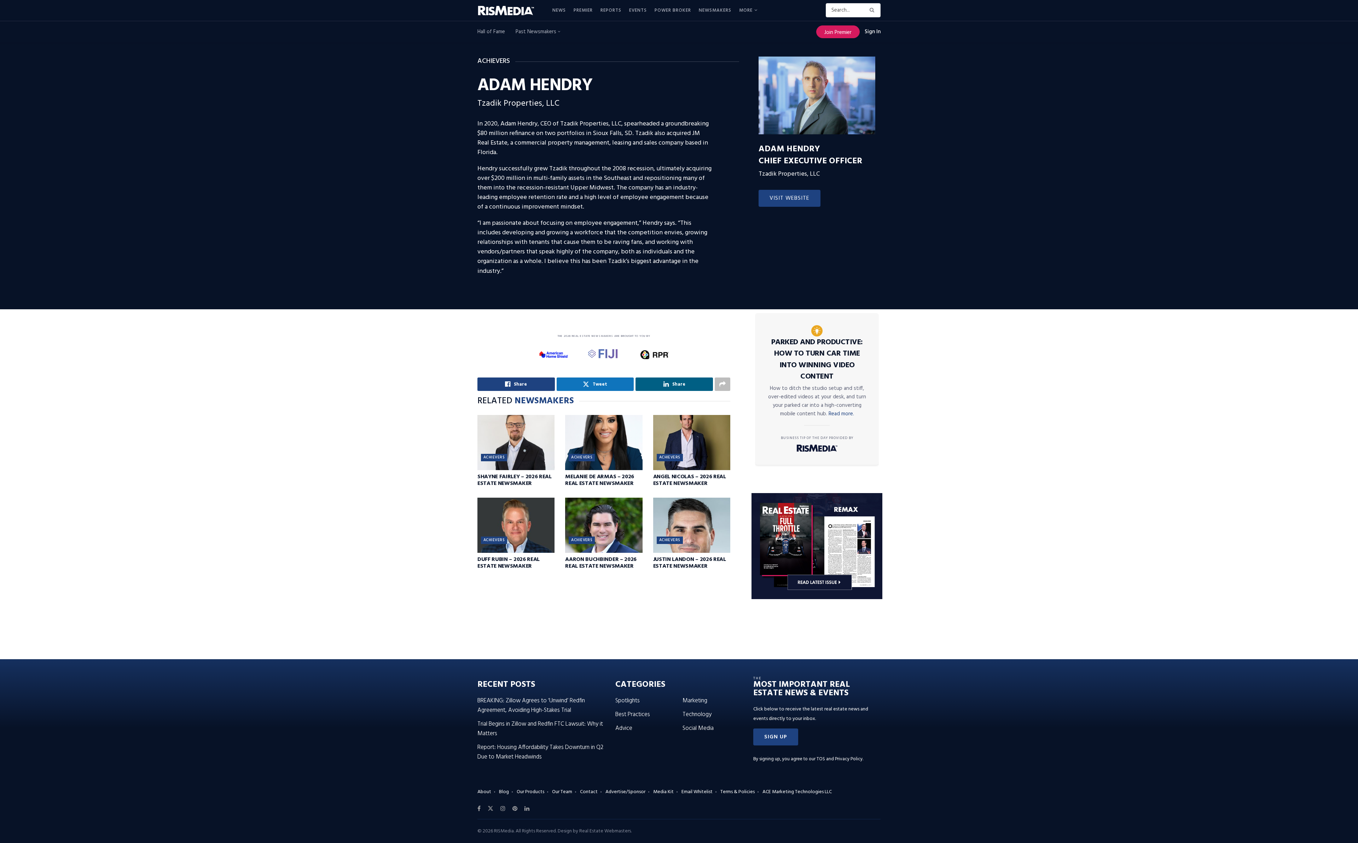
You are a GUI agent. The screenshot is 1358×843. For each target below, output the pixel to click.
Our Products (530, 792)
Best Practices (632, 714)
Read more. (841, 414)
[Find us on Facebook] (479, 809)
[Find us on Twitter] (490, 809)
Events (638, 10)
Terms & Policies (737, 792)
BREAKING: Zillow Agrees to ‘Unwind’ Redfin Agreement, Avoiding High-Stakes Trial (531, 705)
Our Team (562, 792)
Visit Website (789, 198)
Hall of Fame (491, 32)
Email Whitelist (697, 792)
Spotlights (627, 701)
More (746, 10)
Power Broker (673, 10)
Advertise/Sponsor (625, 792)
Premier (583, 10)
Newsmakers (715, 10)
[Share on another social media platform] (722, 384)
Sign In (873, 32)
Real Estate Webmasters (605, 831)
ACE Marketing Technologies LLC (797, 792)
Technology (697, 714)
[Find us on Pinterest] (514, 809)
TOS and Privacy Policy (840, 759)
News (559, 10)
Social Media (698, 728)
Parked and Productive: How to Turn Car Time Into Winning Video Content (817, 359)
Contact (589, 792)
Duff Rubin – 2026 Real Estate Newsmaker (508, 563)
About (484, 792)
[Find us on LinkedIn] (526, 809)
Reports (610, 10)
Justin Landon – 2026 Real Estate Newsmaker (689, 563)
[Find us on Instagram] (502, 809)
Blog (504, 792)
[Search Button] (873, 10)
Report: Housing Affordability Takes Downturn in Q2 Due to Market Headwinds (540, 752)
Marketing (695, 701)
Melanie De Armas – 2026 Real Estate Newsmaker (599, 480)
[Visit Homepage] (509, 10)
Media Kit (663, 792)
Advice (623, 728)
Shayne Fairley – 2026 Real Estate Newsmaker (514, 480)
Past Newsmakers (537, 32)
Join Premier (838, 32)
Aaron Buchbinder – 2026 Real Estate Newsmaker (601, 563)
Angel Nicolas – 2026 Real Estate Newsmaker (689, 480)
